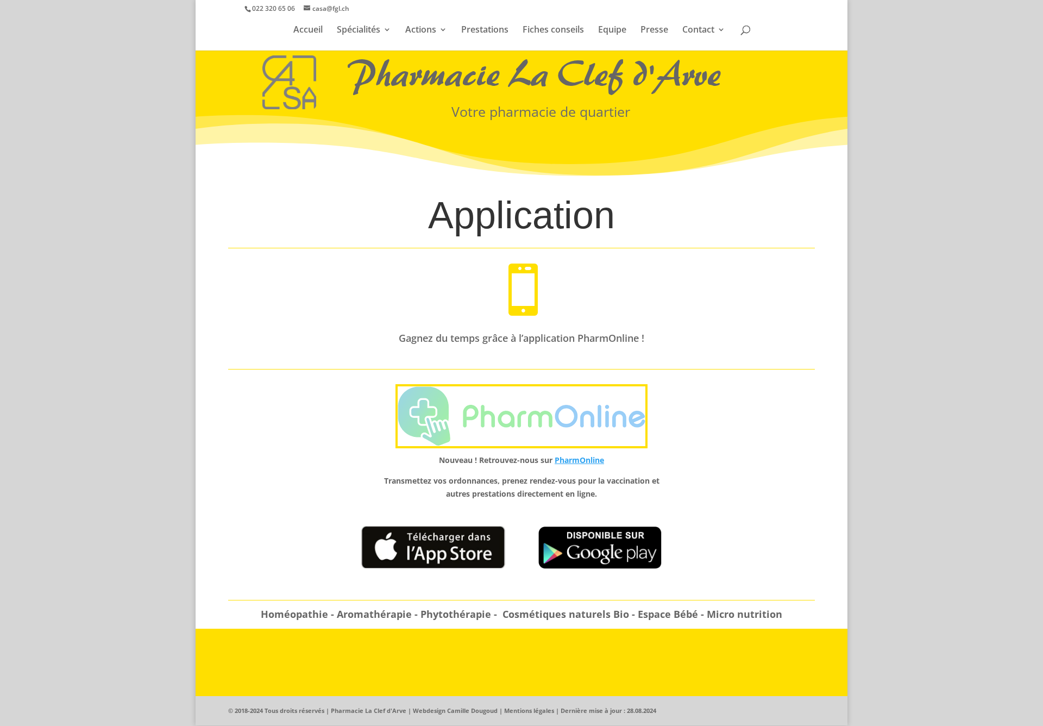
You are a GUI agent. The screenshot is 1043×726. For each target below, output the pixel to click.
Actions (420, 30)
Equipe (612, 30)
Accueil (308, 30)
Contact (698, 30)
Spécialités (358, 30)
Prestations (484, 30)
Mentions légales (529, 710)
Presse (654, 30)
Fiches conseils (553, 30)
